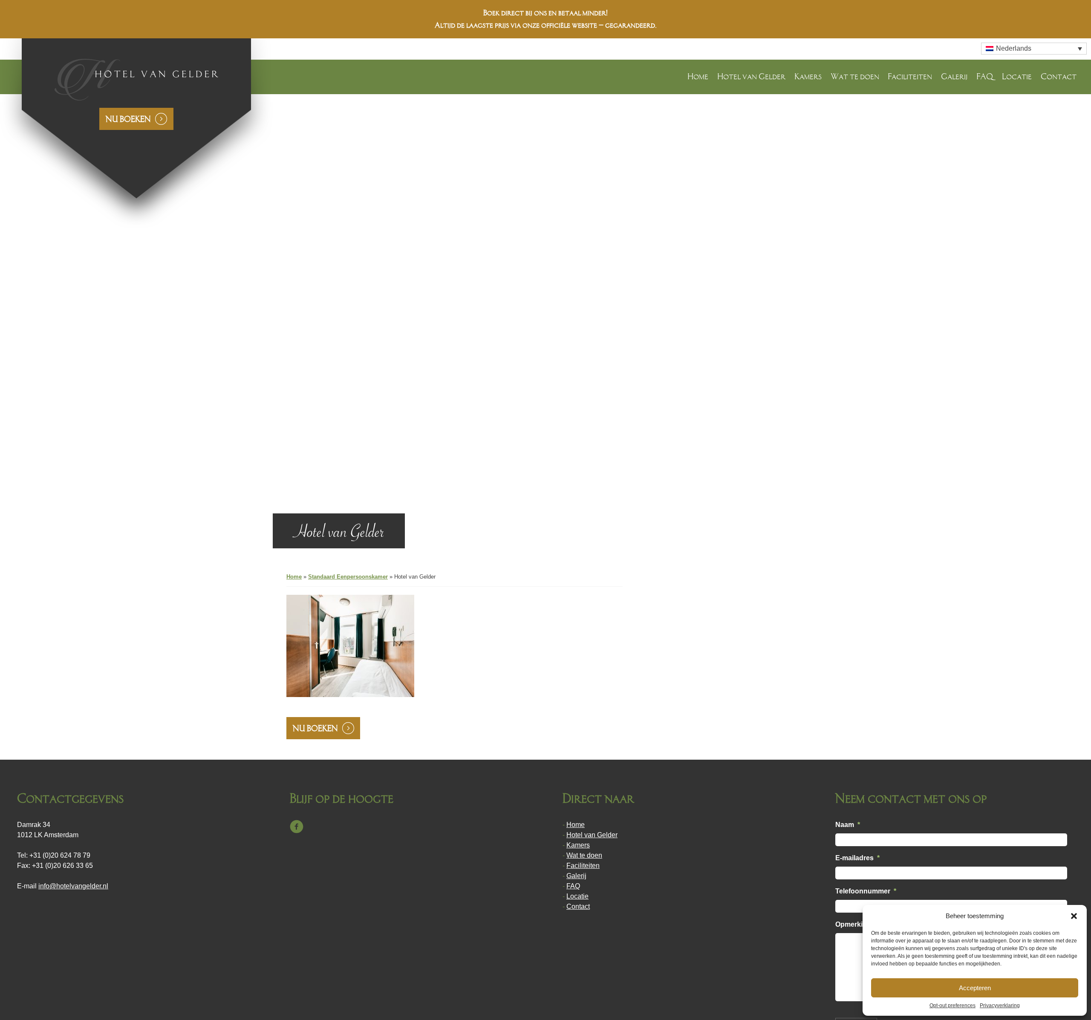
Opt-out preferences (952, 1005)
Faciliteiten (910, 76)
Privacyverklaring (1000, 1005)
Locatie (1017, 76)
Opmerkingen (857, 924)
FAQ (984, 76)
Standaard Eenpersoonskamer (348, 576)
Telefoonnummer (865, 891)
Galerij (954, 76)
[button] (1074, 916)
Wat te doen (855, 76)
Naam (847, 824)
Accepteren (975, 987)
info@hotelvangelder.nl (73, 886)
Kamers (808, 76)
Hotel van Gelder (751, 76)
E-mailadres (857, 858)
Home (697, 76)
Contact (1059, 76)
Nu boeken (128, 119)
